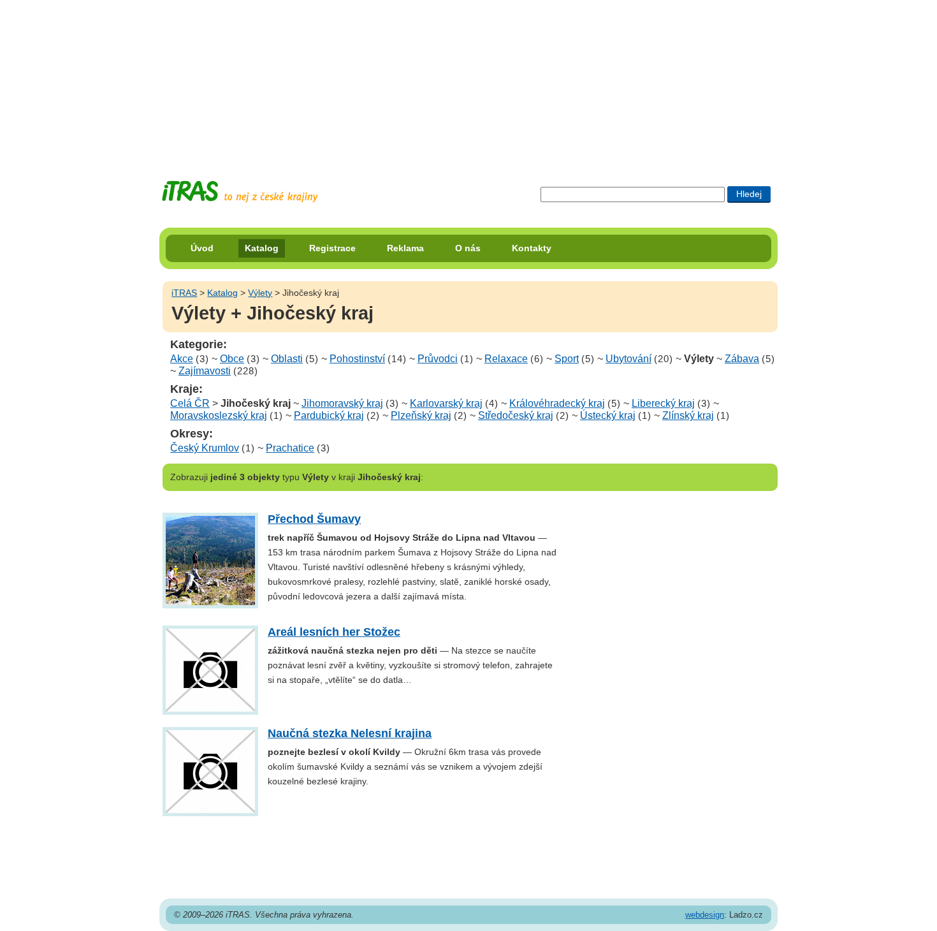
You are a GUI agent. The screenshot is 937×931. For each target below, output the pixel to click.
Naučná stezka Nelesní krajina (350, 733)
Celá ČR (190, 403)
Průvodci (438, 358)
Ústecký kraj (608, 415)
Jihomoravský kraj (342, 403)
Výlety (260, 293)
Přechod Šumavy (314, 519)
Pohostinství (357, 358)
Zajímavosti (204, 370)
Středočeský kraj (515, 415)
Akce (181, 358)
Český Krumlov (204, 448)
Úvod (202, 248)
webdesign (704, 915)
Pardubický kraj (329, 415)
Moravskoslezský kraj (218, 415)
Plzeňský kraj (421, 415)
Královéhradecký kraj (557, 403)
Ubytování (628, 358)
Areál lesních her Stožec (334, 632)
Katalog (262, 248)
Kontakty (531, 248)
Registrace (332, 248)
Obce (232, 358)
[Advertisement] (468, 79)
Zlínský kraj (688, 415)
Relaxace (506, 358)
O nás (468, 248)
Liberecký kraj (663, 403)
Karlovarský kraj (446, 403)
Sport (567, 358)
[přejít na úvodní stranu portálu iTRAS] (239, 191)
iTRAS (184, 293)
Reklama (405, 248)
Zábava (742, 358)
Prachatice (290, 448)
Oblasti (287, 358)
